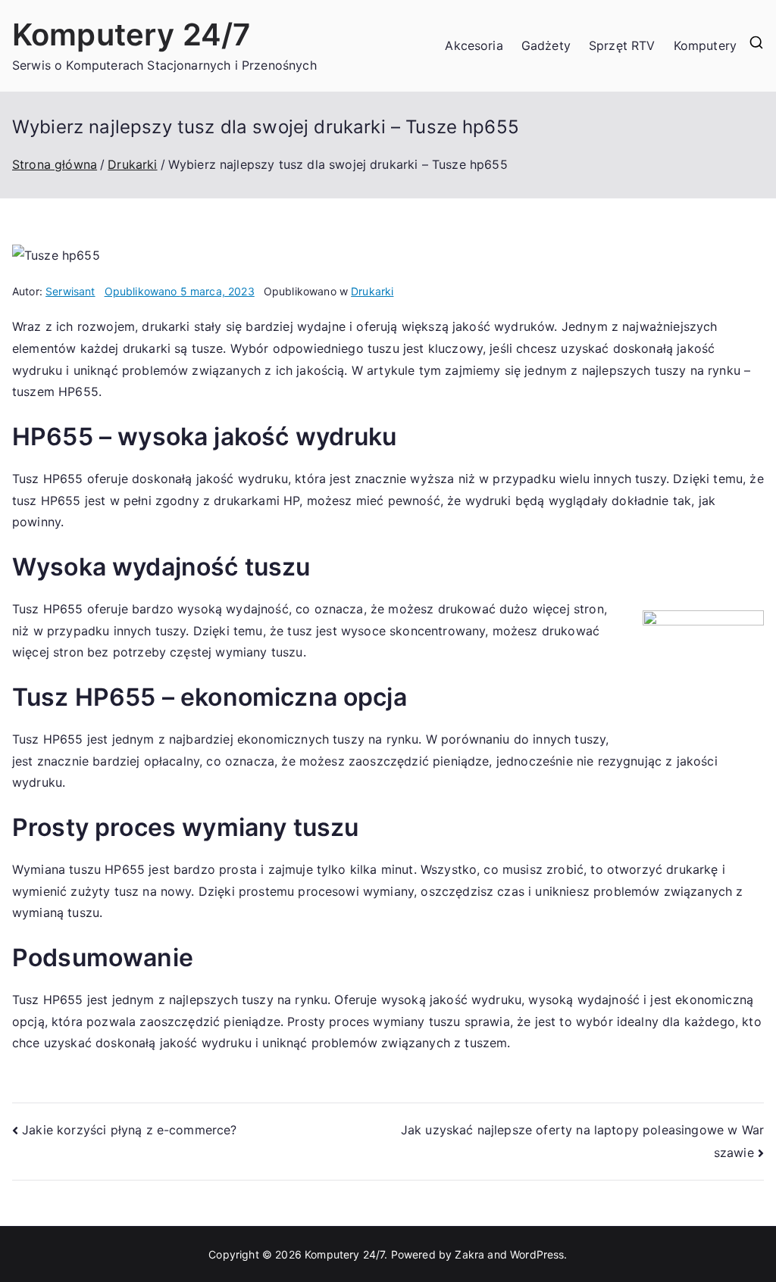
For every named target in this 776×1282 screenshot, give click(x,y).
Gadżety (546, 45)
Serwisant (70, 291)
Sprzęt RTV (622, 45)
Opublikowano (180, 291)
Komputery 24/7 (131, 34)
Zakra (469, 1254)
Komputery (705, 45)
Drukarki (372, 291)
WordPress (537, 1254)
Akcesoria (473, 45)
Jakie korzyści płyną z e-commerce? (129, 1129)
